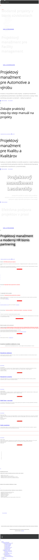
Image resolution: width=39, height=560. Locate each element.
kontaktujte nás (11, 337)
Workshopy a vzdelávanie (5, 542)
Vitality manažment (5, 27)
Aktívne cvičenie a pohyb (8, 555)
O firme (3, 557)
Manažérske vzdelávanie (6, 353)
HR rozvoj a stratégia (8, 18)
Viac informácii (2, 365)
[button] (12, 543)
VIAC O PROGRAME (8, 29)
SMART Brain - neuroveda (6, 400)
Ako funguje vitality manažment (7, 30)
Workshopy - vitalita (7, 554)
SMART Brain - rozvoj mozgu (7, 550)
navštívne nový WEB (19, 269)
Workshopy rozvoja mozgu (8, 551)
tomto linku (22, 530)
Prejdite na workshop (4, 100)
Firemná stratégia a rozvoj (8, 547)
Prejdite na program (19, 333)
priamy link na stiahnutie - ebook (4, 304)
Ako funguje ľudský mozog (8, 26)
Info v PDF (13, 259)
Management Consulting (6, 549)
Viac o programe (10, 100)
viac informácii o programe (22, 331)
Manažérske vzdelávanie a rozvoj (7, 543)
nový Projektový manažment (19, 318)
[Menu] (0, 5)
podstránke (7, 298)
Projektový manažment (8, 544)
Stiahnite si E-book (19, 300)
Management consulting (6, 376)
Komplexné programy (8, 20)
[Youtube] (2, 536)
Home (3, 541)
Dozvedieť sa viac (19, 372)
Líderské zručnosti (7, 19)
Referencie (4, 558)
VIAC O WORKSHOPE (9, 65)
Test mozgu (6, 25)
